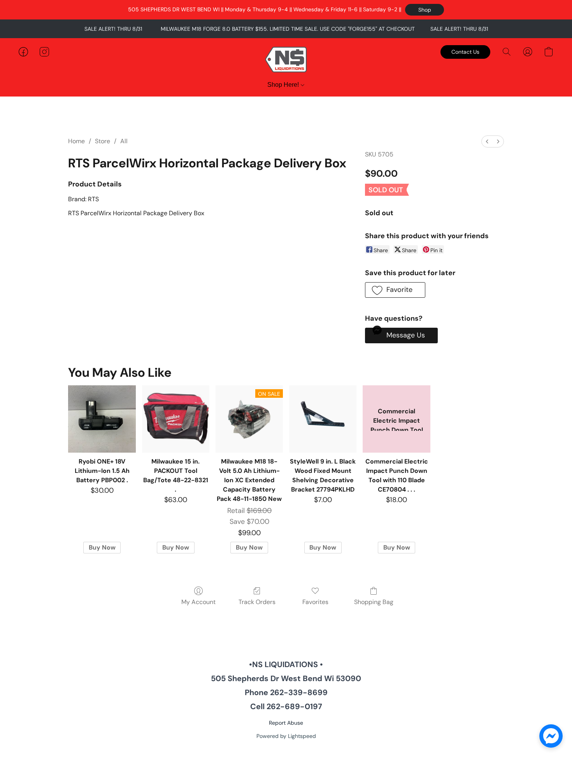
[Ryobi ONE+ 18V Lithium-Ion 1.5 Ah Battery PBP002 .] (101, 419)
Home (76, 141)
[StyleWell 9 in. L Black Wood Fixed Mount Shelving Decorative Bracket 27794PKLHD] (322, 419)
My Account (198, 602)
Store (102, 141)
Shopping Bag (373, 602)
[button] (424, 10)
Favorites (315, 602)
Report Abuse (286, 722)
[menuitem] (487, 141)
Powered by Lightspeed (286, 735)
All (124, 141)
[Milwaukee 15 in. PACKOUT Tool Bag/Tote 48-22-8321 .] (175, 419)
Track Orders (257, 602)
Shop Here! (283, 84)
